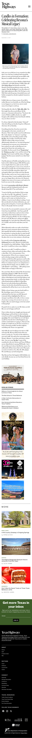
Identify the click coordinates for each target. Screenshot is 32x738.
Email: (4, 616)
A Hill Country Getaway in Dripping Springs (15, 532)
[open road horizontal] (13, 499)
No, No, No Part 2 (12, 89)
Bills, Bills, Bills (22, 109)
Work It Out (24, 150)
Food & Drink (4, 667)
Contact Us (4, 681)
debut (6, 85)
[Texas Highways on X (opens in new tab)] (11, 711)
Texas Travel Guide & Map (7, 699)
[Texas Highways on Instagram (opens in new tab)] (7, 711)
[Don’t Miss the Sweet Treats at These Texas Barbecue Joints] (16, 583)
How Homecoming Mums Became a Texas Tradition (12, 403)
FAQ (2, 655)
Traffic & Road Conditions (7, 697)
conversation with (18, 185)
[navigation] (29, 6)
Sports (4, 557)
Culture (3, 669)
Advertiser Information (7, 689)
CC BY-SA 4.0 (24, 67)
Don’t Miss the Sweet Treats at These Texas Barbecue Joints (16, 589)
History (3, 649)
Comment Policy (5, 685)
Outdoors (4, 665)
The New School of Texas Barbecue (12, 395)
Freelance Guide (5, 653)
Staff (3, 651)
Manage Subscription (6, 679)
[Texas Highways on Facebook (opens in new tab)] (3, 711)
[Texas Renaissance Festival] (13, 457)
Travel (3, 663)
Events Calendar (5, 701)
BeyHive (4, 138)
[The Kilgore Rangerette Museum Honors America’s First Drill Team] (16, 554)
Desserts (5, 586)
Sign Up (16, 620)
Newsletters (4, 683)
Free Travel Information (7, 703)
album (10, 85)
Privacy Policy (24, 733)
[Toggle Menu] (29, 6)
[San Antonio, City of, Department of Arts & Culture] (13, 478)
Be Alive (16, 340)
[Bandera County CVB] (13, 383)
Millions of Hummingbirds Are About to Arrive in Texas (12, 392)
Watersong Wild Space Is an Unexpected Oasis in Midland (10, 407)
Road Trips (5, 530)
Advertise (4, 687)
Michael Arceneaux (9, 33)
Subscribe (4, 677)
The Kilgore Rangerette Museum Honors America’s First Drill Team (15, 560)
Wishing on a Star (9, 152)
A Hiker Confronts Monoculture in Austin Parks (11, 398)
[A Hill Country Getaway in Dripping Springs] (16, 527)
